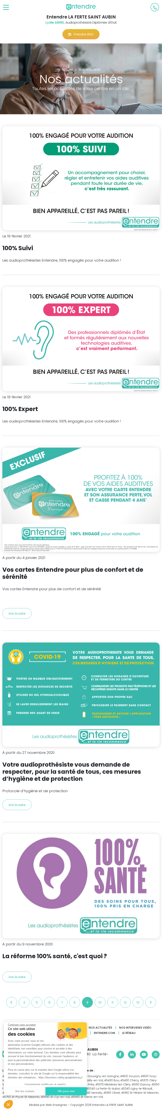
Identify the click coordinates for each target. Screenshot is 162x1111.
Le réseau (129, 1033)
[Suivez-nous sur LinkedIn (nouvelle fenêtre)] (132, 1054)
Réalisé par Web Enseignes (48, 1105)
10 (100, 1002)
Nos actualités (100, 1027)
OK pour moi (66, 1091)
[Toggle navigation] (6, 7)
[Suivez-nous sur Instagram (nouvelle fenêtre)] (156, 1054)
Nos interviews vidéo (135, 1027)
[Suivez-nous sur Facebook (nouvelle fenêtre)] (120, 1054)
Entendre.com (104, 1033)
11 (113, 1002)
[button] (8, 1104)
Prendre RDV (84, 34)
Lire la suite (16, 613)
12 (125, 1002)
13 (138, 1002)
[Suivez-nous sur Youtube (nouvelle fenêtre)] (144, 1054)
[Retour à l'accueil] (81, 7)
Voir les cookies (24, 1091)
